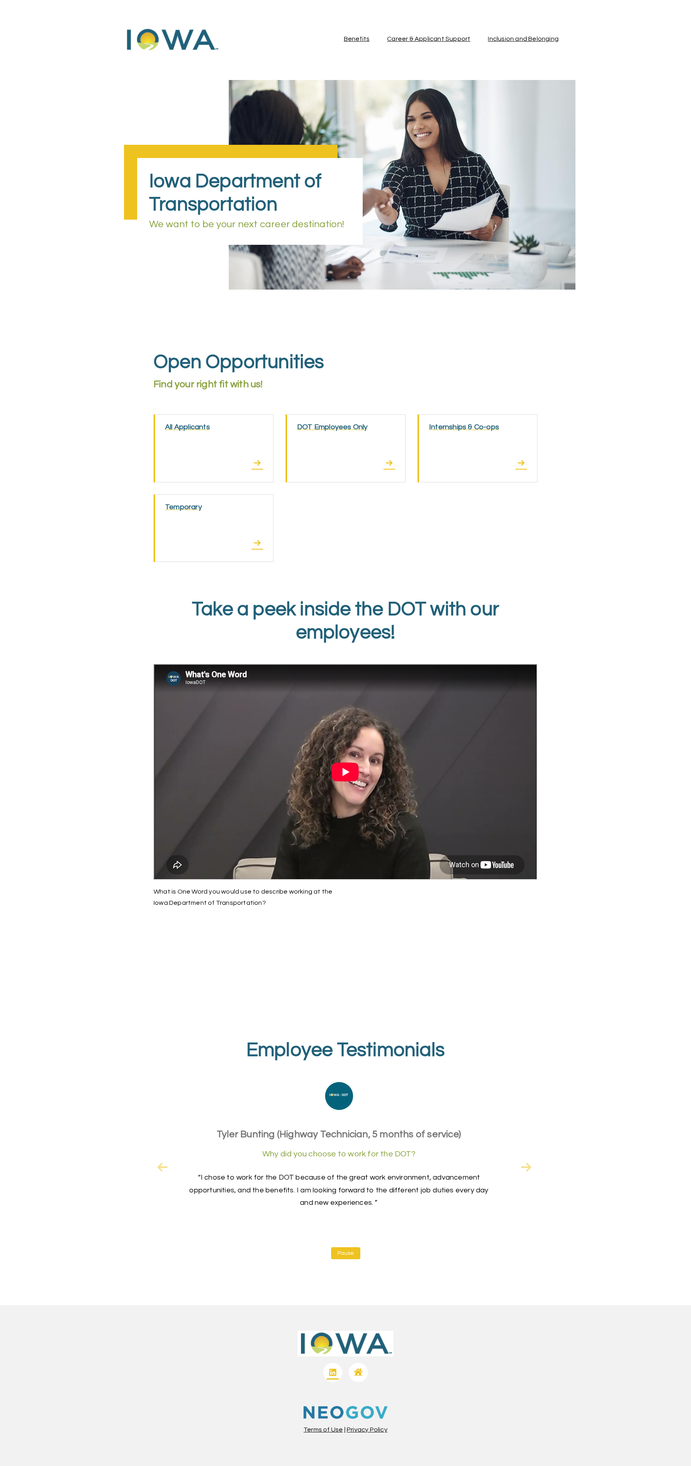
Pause (346, 1253)
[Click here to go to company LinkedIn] (332, 1372)
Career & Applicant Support (428, 39)
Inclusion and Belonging (523, 39)
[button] (526, 1167)
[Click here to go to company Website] (358, 1372)
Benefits (357, 39)
